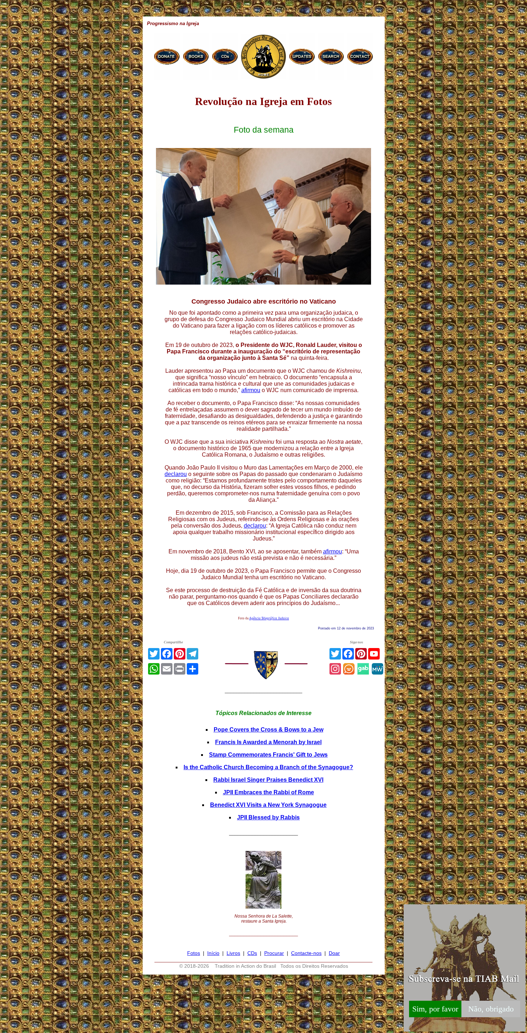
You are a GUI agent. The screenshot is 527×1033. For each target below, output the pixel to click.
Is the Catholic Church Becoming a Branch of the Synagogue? (268, 767)
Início (213, 953)
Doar (334, 953)
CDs (252, 953)
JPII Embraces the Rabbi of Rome (268, 792)
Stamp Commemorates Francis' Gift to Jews (268, 755)
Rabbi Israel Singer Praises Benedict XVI (268, 780)
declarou (176, 474)
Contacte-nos (306, 953)
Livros (233, 953)
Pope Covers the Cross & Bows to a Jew (268, 730)
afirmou (250, 390)
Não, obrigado (491, 1008)
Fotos (193, 953)
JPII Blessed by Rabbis (268, 817)
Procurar (274, 953)
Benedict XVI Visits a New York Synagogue (268, 805)
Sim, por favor (435, 1008)
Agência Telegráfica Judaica (269, 618)
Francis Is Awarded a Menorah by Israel (268, 742)
